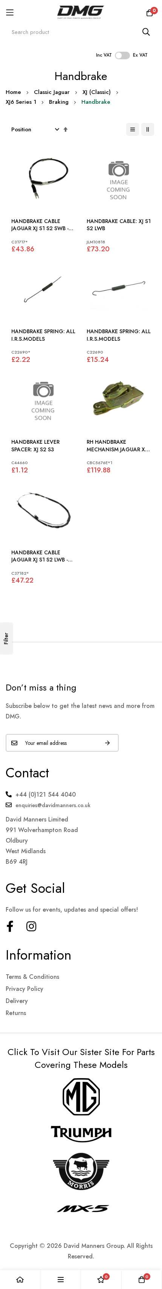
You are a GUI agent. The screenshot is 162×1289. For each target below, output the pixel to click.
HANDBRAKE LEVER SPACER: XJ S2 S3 (35, 445)
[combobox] (81, 32)
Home (13, 92)
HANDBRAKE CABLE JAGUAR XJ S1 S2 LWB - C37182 (39, 556)
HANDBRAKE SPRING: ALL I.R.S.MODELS (43, 335)
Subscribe (107, 742)
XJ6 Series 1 (21, 102)
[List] (132, 129)
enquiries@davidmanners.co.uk (52, 805)
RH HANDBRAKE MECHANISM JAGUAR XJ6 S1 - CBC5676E (118, 445)
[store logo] (81, 12)
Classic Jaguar (52, 92)
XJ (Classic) (97, 92)
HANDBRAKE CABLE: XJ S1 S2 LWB (119, 225)
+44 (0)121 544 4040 (45, 794)
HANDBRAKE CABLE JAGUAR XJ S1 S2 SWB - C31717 (40, 225)
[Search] (146, 32)
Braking (59, 102)
